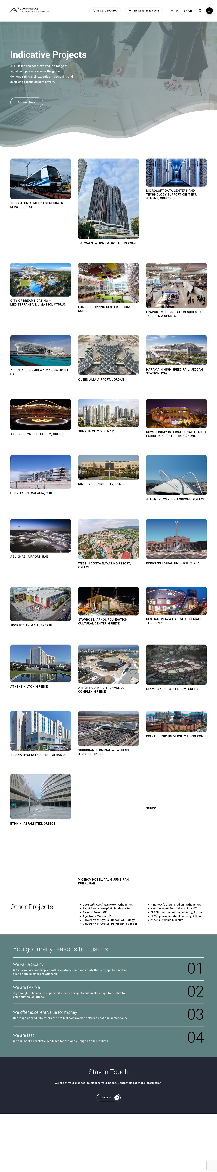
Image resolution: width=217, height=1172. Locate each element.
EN (185, 10)
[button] (209, 10)
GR (190, 10)
